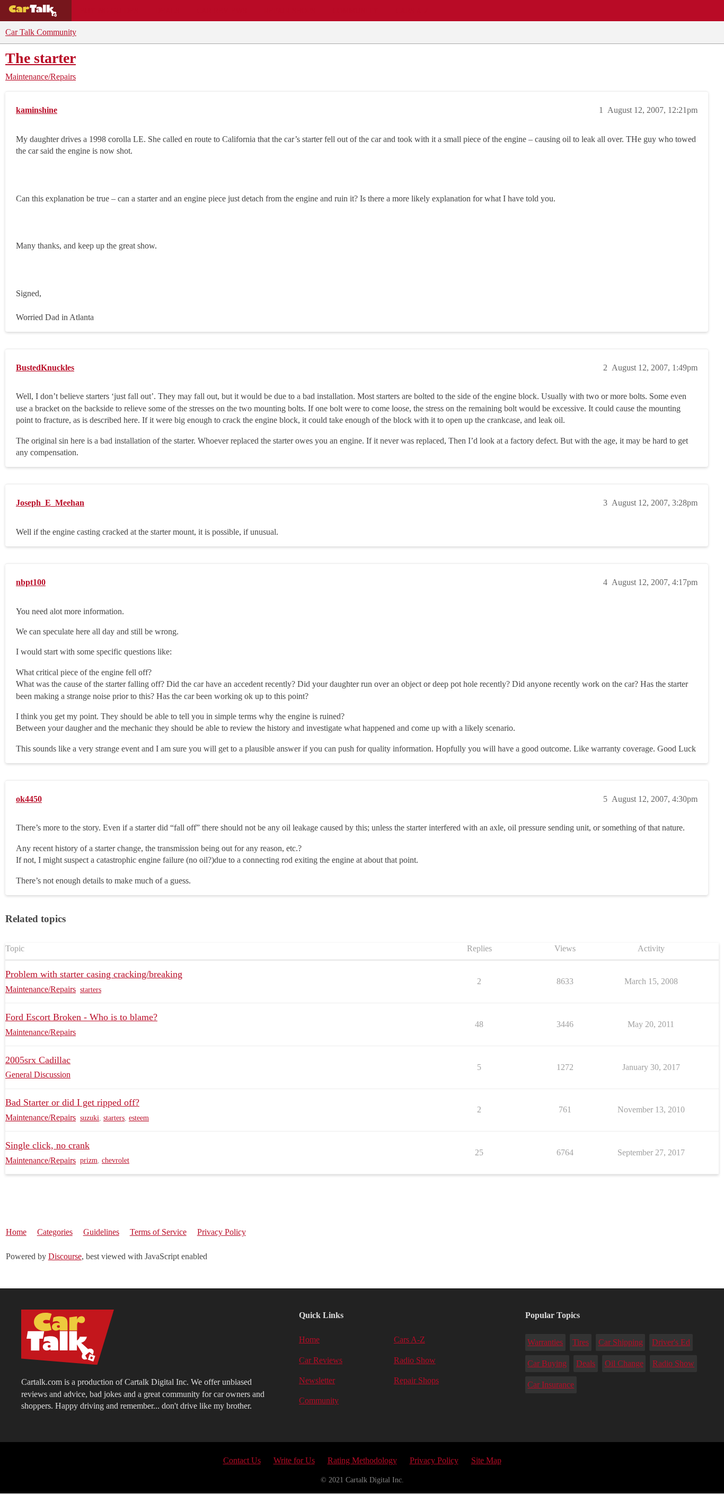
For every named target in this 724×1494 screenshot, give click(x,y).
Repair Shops (289, 10)
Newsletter (317, 1380)
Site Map (486, 1460)
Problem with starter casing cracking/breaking (93, 974)
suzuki (89, 1118)
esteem (139, 1118)
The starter (40, 58)
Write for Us (294, 1460)
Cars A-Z (412, 10)
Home (16, 1231)
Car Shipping (620, 1342)
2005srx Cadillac (37, 1060)
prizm (89, 1160)
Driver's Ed (671, 1342)
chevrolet (115, 1160)
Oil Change (624, 1363)
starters (90, 990)
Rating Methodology (362, 1460)
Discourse (65, 1256)
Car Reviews (222, 10)
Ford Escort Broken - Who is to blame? (81, 1017)
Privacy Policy (221, 1231)
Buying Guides (109, 10)
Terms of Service (158, 1231)
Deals (167, 10)
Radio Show (415, 1360)
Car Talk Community (40, 32)
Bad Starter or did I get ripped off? (72, 1102)
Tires (580, 1342)
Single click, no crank (47, 1145)
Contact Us (242, 1460)
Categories (55, 1231)
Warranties (545, 1342)
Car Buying (547, 1363)
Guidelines (101, 1231)
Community (355, 10)
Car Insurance (550, 1384)
